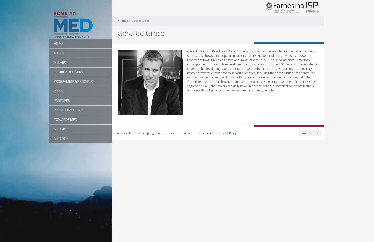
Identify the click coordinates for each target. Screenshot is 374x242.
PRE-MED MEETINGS (69, 110)
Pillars (60, 62)
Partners (62, 100)
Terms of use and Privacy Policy (216, 133)
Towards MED (65, 119)
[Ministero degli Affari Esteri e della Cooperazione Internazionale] (285, 7)
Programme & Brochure (74, 81)
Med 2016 (61, 129)
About (59, 53)
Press (58, 91)
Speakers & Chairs (68, 72)
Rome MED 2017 (80, 23)
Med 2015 (61, 138)
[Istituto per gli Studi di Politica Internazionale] (312, 7)
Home (58, 43)
